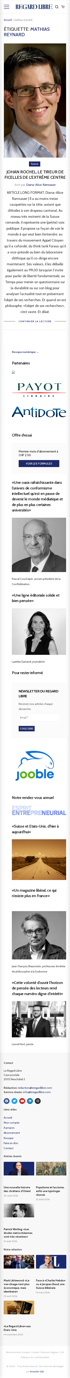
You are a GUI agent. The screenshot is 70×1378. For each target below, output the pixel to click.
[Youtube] (22, 1101)
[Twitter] (14, 1101)
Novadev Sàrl (37, 1371)
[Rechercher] (57, 7)
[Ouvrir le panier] (62, 6)
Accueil (8, 19)
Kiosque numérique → (25, 352)
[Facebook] (7, 1101)
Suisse (34, 163)
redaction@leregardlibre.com (35, 1088)
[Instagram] (38, 1101)
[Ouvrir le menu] (6, 7)
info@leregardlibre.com (37, 1092)
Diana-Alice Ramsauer (41, 185)
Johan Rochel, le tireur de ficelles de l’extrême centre (35, 174)
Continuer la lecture (35, 321)
